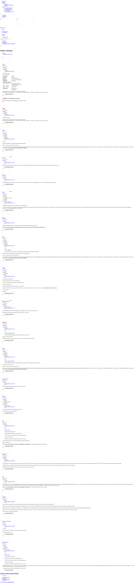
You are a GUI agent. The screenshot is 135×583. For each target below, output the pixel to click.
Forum (4, 34)
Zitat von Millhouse (8, 249)
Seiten (4, 35)
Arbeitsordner (15, 100)
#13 (5, 384)
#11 (5, 329)
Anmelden (4, 15)
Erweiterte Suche (5, 37)
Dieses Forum (5, 32)
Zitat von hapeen (7, 429)
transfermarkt (13, 89)
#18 (5, 502)
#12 (5, 357)
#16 (5, 461)
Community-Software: (7, 582)
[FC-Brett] (16, 25)
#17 (5, 482)
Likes (3, 65)
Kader (21, 100)
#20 (5, 551)
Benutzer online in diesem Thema (9, 573)
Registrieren (5, 16)
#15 (5, 426)
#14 (5, 407)
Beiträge (4, 67)
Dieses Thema (5, 31)
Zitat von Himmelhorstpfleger (10, 333)
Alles (3, 29)
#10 (5, 308)
